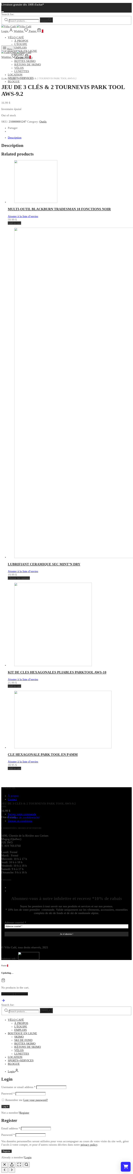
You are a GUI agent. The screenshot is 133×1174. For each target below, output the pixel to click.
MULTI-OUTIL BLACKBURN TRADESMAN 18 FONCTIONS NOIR (59, 209)
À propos (13, 795)
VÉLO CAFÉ (16, 37)
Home (4, 78)
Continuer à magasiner (14, 993)
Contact (12, 799)
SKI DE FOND (23, 1040)
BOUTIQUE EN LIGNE (22, 1033)
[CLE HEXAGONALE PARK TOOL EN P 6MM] (63, 747)
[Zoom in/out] (26, 1164)
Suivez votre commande (22, 814)
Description (14, 137)
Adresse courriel (15, 922)
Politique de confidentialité (24, 817)
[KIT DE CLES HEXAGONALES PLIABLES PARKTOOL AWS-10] (53, 665)
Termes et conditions (20, 820)
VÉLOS (19, 1050)
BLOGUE (14, 81)
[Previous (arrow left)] (4, 1170)
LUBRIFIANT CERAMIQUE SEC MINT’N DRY (44, 564)
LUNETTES (21, 1053)
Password (8, 1093)
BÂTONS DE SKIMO (27, 1047)
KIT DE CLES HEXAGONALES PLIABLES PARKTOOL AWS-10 (57, 672)
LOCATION (15, 1057)
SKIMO (19, 1036)
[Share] (12, 1164)
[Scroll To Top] (3, 1001)
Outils (12, 78)
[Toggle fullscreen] (19, 1164)
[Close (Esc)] (4, 1164)
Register (24, 1112)
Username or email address (18, 1087)
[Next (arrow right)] (12, 1170)
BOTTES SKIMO (25, 1043)
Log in (5, 1106)
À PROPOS (21, 40)
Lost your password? (35, 1100)
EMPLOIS (20, 1030)
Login (27, 1157)
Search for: (7, 14)
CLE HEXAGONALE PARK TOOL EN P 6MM (43, 754)
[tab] (70, 137)
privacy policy (89, 1144)
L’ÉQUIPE (20, 1026)
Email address (10, 1128)
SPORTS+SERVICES (21, 1060)
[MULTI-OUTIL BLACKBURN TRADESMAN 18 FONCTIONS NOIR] (35, 202)
